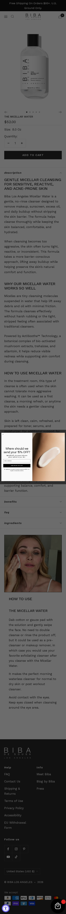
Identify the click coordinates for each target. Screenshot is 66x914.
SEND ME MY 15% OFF (17, 465)
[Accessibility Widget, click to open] (6, 908)
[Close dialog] (3, 434)
